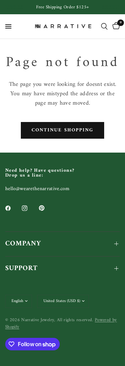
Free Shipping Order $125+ (62, 7)
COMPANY (23, 244)
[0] (115, 26)
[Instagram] (29, 208)
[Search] (104, 26)
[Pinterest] (46, 207)
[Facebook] (12, 208)
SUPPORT (21, 268)
